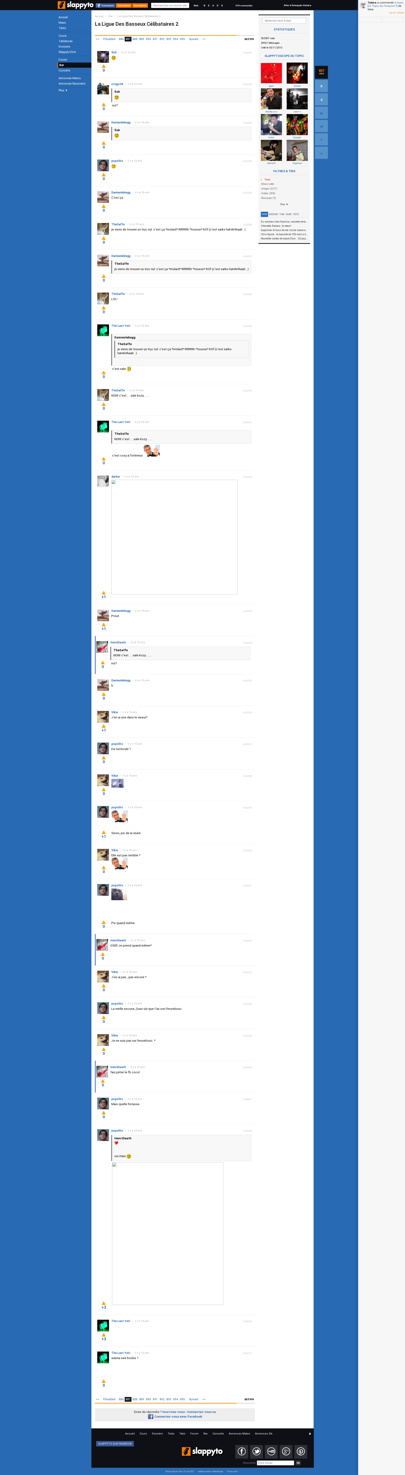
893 (168, 39)
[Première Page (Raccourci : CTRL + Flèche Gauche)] (321, 126)
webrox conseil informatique (210, 1471)
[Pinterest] (300, 1452)
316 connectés (244, 5)
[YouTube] (271, 1452)
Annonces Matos (70, 78)
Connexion (107, 5)
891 (155, 39)
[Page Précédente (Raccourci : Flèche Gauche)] (321, 99)
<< (97, 39)
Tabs (281, 214)
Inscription (140, 5)
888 (134, 39)
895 (182, 39)
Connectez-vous (199, 1412)
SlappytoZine (67, 52)
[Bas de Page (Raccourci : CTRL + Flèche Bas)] (321, 153)
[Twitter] (256, 1452)
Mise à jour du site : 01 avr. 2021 (179, 1471)
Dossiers (64, 46)
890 (148, 39)
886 (121, 39)
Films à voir (232, 1471)
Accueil (63, 17)
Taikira (372, 2)
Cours (63, 35)
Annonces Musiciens (72, 83)
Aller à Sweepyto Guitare (297, 5)
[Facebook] (241, 1452)
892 (162, 39)
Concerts (64, 70)
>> (204, 39)
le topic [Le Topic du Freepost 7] (386, 4)
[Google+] (286, 1452)
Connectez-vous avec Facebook (178, 1416)
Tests (62, 28)
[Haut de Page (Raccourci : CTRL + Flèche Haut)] (321, 139)
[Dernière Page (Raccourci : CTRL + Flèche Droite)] (321, 113)
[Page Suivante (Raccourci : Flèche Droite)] (321, 86)
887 (128, 39)
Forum (63, 59)
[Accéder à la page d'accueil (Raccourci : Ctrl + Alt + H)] (76, 7)
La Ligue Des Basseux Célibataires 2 (139, 16)
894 (175, 39)
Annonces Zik (263, 1433)
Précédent (109, 39)
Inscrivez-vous (173, 1412)
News (62, 22)
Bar (61, 65)
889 (141, 39)
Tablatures (66, 41)
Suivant (194, 39)
